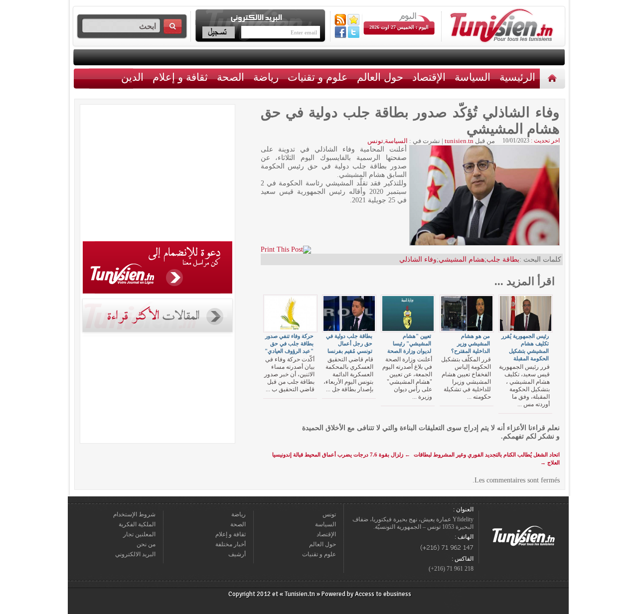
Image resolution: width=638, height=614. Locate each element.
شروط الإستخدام (134, 514)
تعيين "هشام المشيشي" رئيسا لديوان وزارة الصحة (409, 343)
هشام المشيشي (461, 259)
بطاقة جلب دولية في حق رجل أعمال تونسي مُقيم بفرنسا (349, 343)
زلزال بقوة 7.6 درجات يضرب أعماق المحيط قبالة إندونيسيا (341, 455)
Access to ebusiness (383, 594)
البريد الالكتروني (135, 554)
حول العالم (380, 77)
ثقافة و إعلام (180, 77)
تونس (375, 141)
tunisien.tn (459, 141)
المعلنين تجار (139, 534)
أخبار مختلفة (230, 544)
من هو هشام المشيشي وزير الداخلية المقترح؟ (470, 343)
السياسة (472, 77)
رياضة (266, 77)
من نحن (146, 544)
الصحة (230, 77)
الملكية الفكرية (137, 524)
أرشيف (237, 554)
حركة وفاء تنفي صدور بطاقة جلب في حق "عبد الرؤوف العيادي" (289, 343)
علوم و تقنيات (318, 77)
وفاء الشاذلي (418, 259)
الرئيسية (553, 78)
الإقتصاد (429, 77)
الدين (132, 77)
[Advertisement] (157, 174)
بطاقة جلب (502, 259)
